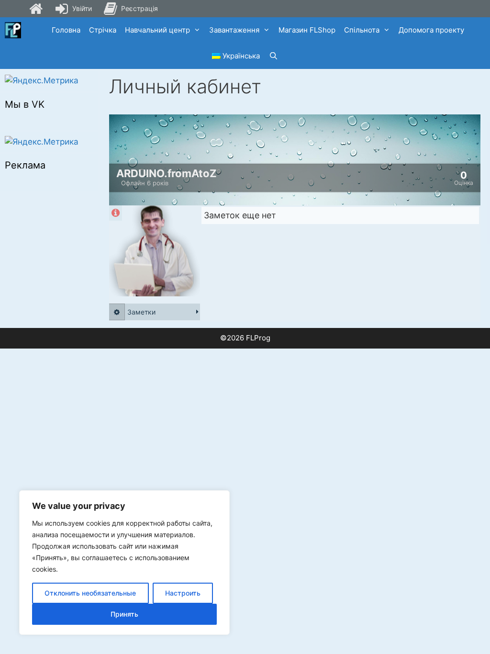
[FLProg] (13, 30)
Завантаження (234, 29)
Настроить (182, 593)
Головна (66, 29)
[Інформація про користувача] (115, 213)
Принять (124, 614)
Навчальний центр (157, 29)
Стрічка (102, 29)
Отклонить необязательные (90, 593)
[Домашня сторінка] (36, 8)
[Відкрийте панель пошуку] (273, 56)
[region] (124, 562)
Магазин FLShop (306, 29)
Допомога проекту (431, 29)
